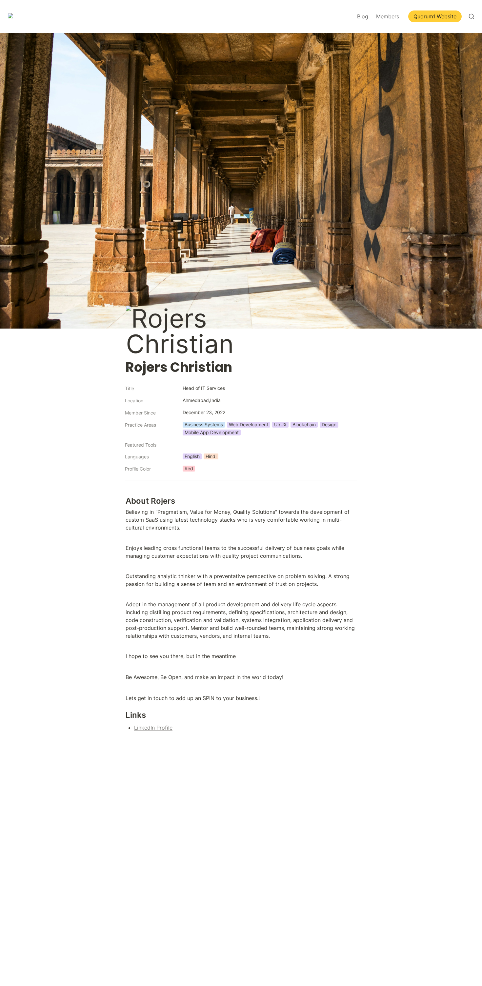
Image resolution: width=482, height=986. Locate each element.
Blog (362, 16)
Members (387, 16)
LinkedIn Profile (153, 727)
